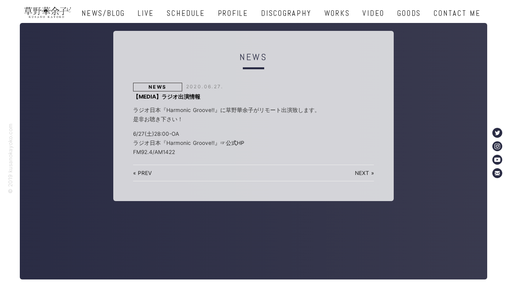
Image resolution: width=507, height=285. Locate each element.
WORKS (337, 13)
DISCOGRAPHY (286, 13)
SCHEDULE (186, 13)
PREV (145, 173)
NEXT (362, 173)
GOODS (409, 13)
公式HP (235, 143)
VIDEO (373, 13)
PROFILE (233, 13)
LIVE (146, 13)
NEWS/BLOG (103, 13)
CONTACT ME (457, 13)
